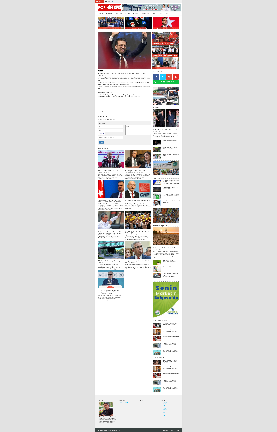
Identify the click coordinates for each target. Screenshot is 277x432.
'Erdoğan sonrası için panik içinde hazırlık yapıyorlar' (108, 171)
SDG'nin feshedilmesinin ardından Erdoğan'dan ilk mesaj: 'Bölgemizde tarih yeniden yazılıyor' (109, 291)
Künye (172, 430)
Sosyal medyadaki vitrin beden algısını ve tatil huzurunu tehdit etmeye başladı (171, 275)
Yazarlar (165, 403)
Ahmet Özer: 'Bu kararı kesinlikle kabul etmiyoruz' (170, 330)
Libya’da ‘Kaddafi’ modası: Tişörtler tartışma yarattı (169, 344)
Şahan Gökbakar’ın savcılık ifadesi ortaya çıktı (170, 148)
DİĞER (166, 13)
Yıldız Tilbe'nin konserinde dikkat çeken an (170, 141)
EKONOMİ (135, 13)
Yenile (99, 135)
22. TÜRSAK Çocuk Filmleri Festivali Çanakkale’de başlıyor (171, 350)
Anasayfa (165, 402)
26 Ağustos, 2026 (157, 131)
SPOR (153, 13)
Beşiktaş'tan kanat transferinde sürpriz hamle (171, 337)
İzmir (164, 405)
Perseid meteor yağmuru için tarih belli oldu (170, 188)
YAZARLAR (109, 13)
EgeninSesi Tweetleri (124, 402)
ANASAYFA (100, 13)
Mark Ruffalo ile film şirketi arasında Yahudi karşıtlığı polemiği (170, 361)
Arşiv (164, 415)
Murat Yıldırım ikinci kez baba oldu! (171, 154)
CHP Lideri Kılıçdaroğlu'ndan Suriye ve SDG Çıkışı (137, 201)
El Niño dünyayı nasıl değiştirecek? (164, 247)
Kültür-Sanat (166, 411)
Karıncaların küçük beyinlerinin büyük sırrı (169, 260)
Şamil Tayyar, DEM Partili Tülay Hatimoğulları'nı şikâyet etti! (135, 171)
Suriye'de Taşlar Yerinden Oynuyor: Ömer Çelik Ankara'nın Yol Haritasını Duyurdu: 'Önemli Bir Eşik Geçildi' (109, 201)
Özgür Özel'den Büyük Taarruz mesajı (110, 231)
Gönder (102, 142)
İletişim (177, 430)
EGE (121, 13)
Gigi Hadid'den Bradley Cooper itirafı (165, 129)
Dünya (164, 414)
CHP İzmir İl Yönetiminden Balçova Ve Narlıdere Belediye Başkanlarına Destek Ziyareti (127, 1)
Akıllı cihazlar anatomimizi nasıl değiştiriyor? (171, 201)
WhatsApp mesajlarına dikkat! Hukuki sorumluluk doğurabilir (171, 194)
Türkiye (164, 408)
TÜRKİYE (127, 13)
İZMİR (116, 13)
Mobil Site (165, 430)
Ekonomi (165, 409)
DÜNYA (160, 13)
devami (107, 424)
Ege (164, 406)
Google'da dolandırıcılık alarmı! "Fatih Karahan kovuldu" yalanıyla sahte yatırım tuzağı (171, 182)
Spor (164, 412)
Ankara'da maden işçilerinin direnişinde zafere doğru (138, 232)
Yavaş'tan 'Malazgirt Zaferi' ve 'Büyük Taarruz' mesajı (137, 261)
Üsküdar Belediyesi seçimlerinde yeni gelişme (110, 261)
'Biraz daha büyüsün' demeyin (171, 267)
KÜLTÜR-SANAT (145, 13)
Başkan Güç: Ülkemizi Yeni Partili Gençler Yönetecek (170, 323)
